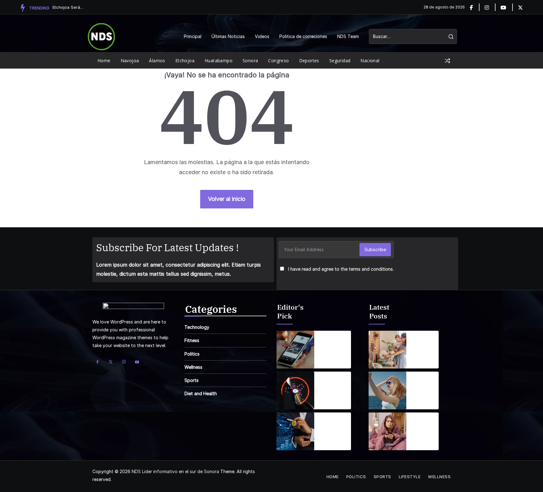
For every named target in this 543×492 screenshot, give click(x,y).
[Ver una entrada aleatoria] (447, 61)
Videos (262, 36)
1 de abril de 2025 (331, 358)
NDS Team (348, 36)
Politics (192, 354)
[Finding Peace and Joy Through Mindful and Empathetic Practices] (387, 349)
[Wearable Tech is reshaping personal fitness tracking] (295, 390)
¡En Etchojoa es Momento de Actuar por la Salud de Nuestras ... (68, 7)
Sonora (250, 61)
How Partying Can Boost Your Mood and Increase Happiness (424, 423)
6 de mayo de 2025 (422, 358)
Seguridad (340, 61)
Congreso (278, 61)
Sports (191, 380)
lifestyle (410, 476)
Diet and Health (200, 393)
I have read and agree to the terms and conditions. (341, 269)
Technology (196, 327)
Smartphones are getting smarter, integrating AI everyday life (335, 342)
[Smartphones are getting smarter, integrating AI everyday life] (295, 349)
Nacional (369, 61)
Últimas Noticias (228, 36)
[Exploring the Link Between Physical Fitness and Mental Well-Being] (387, 390)
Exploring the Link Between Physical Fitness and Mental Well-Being (424, 383)
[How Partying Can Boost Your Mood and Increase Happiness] (387, 431)
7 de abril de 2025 (332, 399)
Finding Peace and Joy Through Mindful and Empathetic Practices (425, 342)
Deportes (309, 61)
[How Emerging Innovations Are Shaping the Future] (295, 431)
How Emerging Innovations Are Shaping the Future (333, 423)
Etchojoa (185, 61)
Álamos (157, 61)
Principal (192, 36)
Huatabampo (219, 61)
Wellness (193, 367)
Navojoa (130, 61)
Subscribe (375, 249)
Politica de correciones (303, 36)
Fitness (191, 340)
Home (104, 61)
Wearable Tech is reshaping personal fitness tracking (331, 383)
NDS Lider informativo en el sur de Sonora (175, 471)
